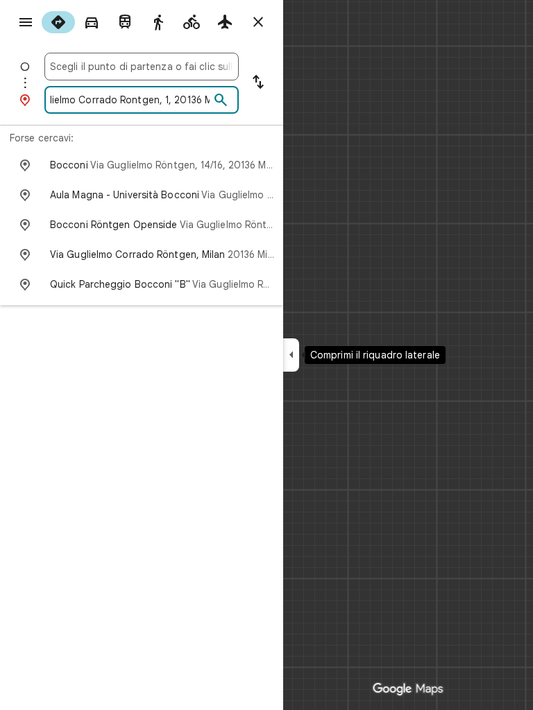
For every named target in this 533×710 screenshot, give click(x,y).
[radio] (58, 22)
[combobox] (141, 66)
